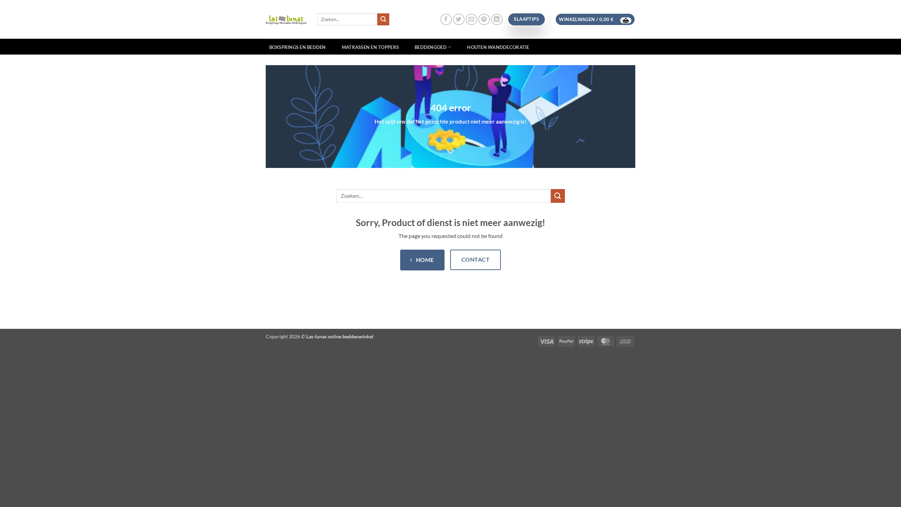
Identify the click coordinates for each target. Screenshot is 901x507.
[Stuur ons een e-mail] (471, 19)
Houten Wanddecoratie (498, 47)
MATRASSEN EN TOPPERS (370, 47)
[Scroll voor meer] (450, 152)
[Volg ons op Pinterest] (484, 19)
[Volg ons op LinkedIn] (497, 19)
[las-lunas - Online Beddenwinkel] (286, 19)
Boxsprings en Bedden (297, 47)
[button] (595, 19)
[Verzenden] (383, 19)
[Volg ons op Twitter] (459, 19)
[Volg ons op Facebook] (446, 19)
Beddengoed (431, 47)
